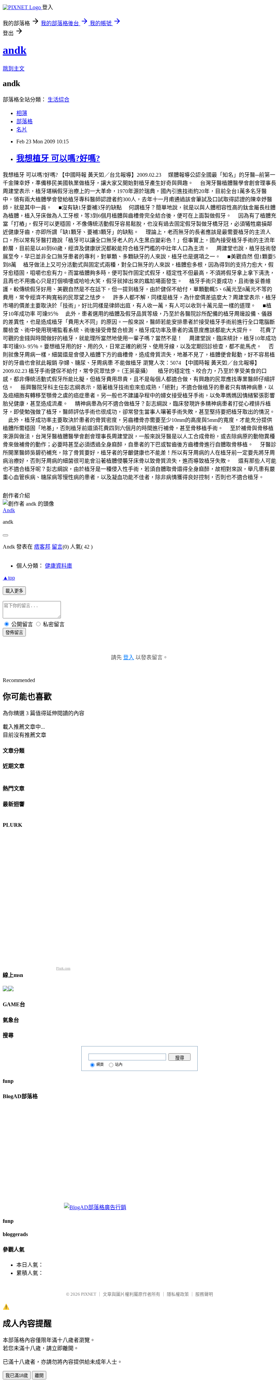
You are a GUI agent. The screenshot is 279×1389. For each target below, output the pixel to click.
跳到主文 (13, 69)
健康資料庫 (58, 566)
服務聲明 (204, 1294)
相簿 (21, 113)
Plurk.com (63, 968)
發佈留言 (14, 632)
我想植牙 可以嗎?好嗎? (58, 158)
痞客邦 (42, 547)
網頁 (100, 1064)
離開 (39, 1375)
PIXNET (88, 1294)
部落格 (24, 121)
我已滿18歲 (16, 1375)
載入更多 (14, 591)
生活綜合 (58, 99)
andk (15, 50)
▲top (9, 578)
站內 (118, 1064)
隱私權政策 (178, 1294)
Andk (9, 510)
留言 (57, 547)
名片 (21, 129)
